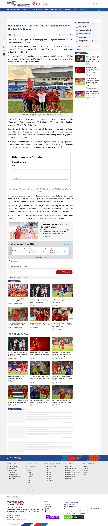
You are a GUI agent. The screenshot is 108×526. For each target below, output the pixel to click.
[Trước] (10, 251)
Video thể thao (12, 478)
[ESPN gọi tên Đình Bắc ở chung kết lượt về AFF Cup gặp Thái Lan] (62, 392)
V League (30, 476)
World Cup (30, 478)
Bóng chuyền (67, 9)
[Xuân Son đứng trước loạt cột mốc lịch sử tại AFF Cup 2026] (18, 314)
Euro (29, 480)
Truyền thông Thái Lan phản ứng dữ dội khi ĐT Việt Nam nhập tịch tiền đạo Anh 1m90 (40, 354)
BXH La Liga (49, 468)
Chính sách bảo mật (69, 504)
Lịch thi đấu (13, 9)
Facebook (48, 506)
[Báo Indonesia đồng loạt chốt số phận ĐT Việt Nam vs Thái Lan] (40, 392)
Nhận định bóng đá (13, 470)
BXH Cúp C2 (49, 474)
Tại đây (76, 506)
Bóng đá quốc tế (36, 9)
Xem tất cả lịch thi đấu (40, 257)
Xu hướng (82, 9)
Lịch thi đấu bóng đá (13, 466)
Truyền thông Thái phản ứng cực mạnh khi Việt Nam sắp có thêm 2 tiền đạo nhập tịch (62, 324)
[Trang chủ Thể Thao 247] (8, 9)
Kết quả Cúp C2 (68, 478)
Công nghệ (15, 496)
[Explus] (40, 264)
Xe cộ (85, 472)
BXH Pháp (48, 478)
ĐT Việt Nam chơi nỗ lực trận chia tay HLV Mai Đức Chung (55, 230)
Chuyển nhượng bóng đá (14, 476)
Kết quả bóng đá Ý (69, 470)
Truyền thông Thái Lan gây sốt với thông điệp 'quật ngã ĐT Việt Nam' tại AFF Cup (62, 378)
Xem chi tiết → (67, 244)
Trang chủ (10, 21)
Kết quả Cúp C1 (68, 466)
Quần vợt (86, 468)
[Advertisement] (54, 15)
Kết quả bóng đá (12, 468)
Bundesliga (30, 474)
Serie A (29, 472)
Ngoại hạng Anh (31, 466)
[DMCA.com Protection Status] (74, 517)
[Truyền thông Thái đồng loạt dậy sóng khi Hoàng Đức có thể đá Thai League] (62, 290)
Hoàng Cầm (58, 382)
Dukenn (57, 305)
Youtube (48, 504)
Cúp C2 (29, 484)
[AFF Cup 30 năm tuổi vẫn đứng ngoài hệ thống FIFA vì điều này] (18, 290)
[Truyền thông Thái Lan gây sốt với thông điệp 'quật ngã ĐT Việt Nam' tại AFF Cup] (62, 368)
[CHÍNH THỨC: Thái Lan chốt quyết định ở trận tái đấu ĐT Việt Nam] (18, 392)
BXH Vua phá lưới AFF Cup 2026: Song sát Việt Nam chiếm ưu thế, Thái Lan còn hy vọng (39, 300)
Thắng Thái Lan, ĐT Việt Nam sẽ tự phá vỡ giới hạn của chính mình (40, 324)
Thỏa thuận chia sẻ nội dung (71, 502)
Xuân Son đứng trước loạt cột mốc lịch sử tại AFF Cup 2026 (16, 324)
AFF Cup (29, 488)
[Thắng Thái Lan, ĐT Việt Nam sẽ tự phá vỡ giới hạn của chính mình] (40, 314)
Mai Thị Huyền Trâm (16, 303)
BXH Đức (48, 476)
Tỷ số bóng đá (12, 472)
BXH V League (49, 480)
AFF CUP (19, 9)
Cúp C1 (29, 468)
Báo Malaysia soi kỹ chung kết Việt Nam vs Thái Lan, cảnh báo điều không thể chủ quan (61, 354)
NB (33, 382)
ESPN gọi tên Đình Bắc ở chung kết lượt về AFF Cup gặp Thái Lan (61, 401)
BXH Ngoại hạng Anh (51, 466)
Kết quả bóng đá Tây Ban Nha (72, 472)
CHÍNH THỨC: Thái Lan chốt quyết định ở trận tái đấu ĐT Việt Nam (18, 401)
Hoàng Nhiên (58, 358)
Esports (74, 9)
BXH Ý (47, 470)
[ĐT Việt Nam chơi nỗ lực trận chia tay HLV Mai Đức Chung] (23, 230)
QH (33, 358)
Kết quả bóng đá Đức (70, 474)
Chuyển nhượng (53, 9)
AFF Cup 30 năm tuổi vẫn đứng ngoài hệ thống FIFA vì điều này (17, 300)
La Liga (29, 470)
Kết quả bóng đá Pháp (70, 476)
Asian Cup (30, 482)
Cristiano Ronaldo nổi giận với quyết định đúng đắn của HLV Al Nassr (39, 378)
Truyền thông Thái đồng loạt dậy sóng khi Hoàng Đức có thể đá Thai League (61, 300)
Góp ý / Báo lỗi (64, 272)
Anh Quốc (35, 327)
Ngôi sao (79, 49)
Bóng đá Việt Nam (26, 9)
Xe (78, 9)
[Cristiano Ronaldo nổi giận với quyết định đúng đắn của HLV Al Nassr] (40, 368)
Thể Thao (60, 9)
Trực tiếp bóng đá (13, 474)
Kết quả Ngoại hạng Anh (71, 468)
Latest (8, 496)
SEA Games (30, 486)
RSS (47, 510)
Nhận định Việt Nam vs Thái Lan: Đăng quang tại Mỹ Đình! (17, 377)
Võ (85, 474)
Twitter (48, 508)
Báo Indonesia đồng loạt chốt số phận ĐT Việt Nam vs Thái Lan (39, 401)
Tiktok (47, 512)
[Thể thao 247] (19, 4)
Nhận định (45, 9)
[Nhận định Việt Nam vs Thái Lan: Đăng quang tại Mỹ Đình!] (18, 368)
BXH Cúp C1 (49, 472)
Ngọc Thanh (35, 305)
